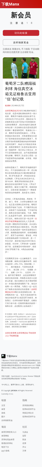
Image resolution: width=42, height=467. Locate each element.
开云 (24, 447)
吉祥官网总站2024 (13, 110)
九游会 (25, 432)
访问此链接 (21, 32)
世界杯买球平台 (28, 409)
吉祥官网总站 (22, 333)
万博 (24, 450)
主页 (3, 405)
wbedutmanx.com (28, 365)
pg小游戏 (5, 450)
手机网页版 (14, 335)
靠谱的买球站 (7, 443)
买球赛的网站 (28, 405)
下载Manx (10, 4)
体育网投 (5, 435)
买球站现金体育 (7, 439)
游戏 (3, 413)
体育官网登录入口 (8, 432)
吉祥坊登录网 (10, 333)
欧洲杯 (8, 105)
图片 (3, 416)
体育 (3, 409)
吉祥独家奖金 (21, 42)
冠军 (24, 435)
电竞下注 (5, 447)
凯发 (24, 439)
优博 (24, 443)
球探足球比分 (28, 413)
